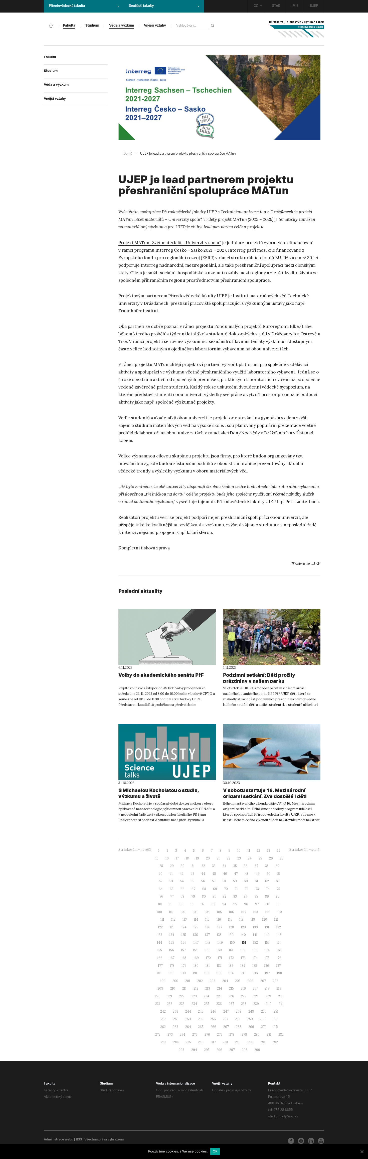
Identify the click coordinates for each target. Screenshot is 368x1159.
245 (201, 1011)
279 (244, 1034)
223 (194, 996)
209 (160, 988)
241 (281, 1004)
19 (197, 858)
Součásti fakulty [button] (141, 6)
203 (212, 981)
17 (177, 858)
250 (264, 1011)
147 (196, 942)
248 (238, 1011)
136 (195, 935)
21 (218, 858)
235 (206, 1004)
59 (235, 881)
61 (256, 881)
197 (267, 973)
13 (268, 850)
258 (237, 1019)
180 (196, 965)
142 (266, 935)
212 (196, 988)
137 (207, 935)
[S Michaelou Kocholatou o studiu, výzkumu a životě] (167, 752)
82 (224, 896)
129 (243, 927)
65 (171, 889)
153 (267, 942)
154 (279, 942)
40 (160, 874)
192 (206, 973)
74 (268, 889)
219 (278, 988)
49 (258, 874)
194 (231, 973)
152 (255, 942)
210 (172, 988)
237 (231, 1004)
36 (246, 866)
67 (193, 889)
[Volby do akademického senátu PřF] (167, 637)
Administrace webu (58, 1140)
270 (264, 1027)
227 (243, 996)
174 (255, 958)
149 (220, 942)
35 (235, 866)
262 (163, 1027)
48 (247, 874)
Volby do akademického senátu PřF (161, 675)
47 (236, 874)
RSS (79, 1140)
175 (267, 958)
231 (157, 1004)
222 (182, 996)
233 (182, 1004)
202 (200, 981)
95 (235, 904)
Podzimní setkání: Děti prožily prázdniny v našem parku (259, 678)
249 (251, 1011)
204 (225, 981)
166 (159, 958)
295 (207, 1050)
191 (195, 973)
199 (162, 981)
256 (213, 1019)
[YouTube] (321, 1141)
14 (278, 850)
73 (257, 889)
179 (184, 965)
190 (183, 973)
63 (278, 881)
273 (170, 1034)
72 (246, 889)
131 (267, 927)
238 (243, 1004)
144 (159, 942)
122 (160, 927)
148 (208, 942)
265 (201, 1027)
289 (238, 1042)
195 (243, 973)
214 (219, 988)
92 (203, 904)
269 (251, 1027)
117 (230, 919)
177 (160, 965)
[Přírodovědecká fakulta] (51, 25)
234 (194, 1004)
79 (193, 896)
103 (195, 912)
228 (256, 996)
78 (182, 896)
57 (214, 881)
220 (157, 996)
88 (160, 904)
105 (219, 912)
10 (239, 850)
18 (187, 858)
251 (276, 1011)
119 (253, 919)
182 (219, 965)
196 (255, 973)
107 (243, 912)
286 (201, 1042)
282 (281, 1034)
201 (187, 981)
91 (192, 904)
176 (278, 958)
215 (231, 988)
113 (184, 919)
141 (255, 935)
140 (243, 935)
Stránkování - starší (304, 849)
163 (254, 950)
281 (269, 1034)
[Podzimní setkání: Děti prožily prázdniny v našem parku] (272, 637)
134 (171, 935)
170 (208, 958)
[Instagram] (301, 1141)
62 (267, 881)
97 (257, 904)
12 (258, 850)
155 (159, 950)
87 (277, 896)
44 (203, 874)
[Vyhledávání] (213, 25)
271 (276, 1027)
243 (175, 1011)
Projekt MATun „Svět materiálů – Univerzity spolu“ (169, 242)
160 (219, 950)
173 (243, 958)
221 (169, 996)
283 (163, 1042)
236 (219, 1004)
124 (184, 927)
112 (173, 919)
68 (204, 889)
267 (226, 1027)
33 (214, 866)
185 (254, 965)
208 (275, 981)
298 (244, 1050)
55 (192, 881)
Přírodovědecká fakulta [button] (67, 6)
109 (267, 912)
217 (255, 988)
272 (157, 1034)
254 (188, 1019)
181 (208, 965)
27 (281, 858)
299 (257, 1050)
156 (171, 950)
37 (256, 866)
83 (235, 896)
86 (267, 896)
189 (170, 973)
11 (249, 850)
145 (171, 942)
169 (196, 958)
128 (231, 927)
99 (279, 904)
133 (159, 935)
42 (181, 874)
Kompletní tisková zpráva (144, 548)
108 (255, 912)
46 (225, 874)
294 (194, 1050)
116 (219, 919)
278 (232, 1034)
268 (238, 1027)
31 (193, 866)
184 (242, 965)
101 (171, 912)
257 (225, 1019)
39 (277, 866)
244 (188, 1011)
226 (231, 996)
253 (175, 1019)
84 (246, 896)
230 (281, 996)
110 (279, 912)
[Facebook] (291, 1141)
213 (207, 988)
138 (219, 935)
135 (183, 935)
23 (239, 858)
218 (267, 988)
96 (246, 904)
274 (182, 1034)
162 (242, 950)
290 (250, 1042)
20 (208, 858)
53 (171, 881)
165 (279, 950)
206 (250, 981)
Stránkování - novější (134, 849)
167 (171, 958)
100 (159, 912)
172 (231, 958)
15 (156, 858)
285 (188, 1042)
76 (161, 896)
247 (226, 1011)
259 (250, 1019)
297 (232, 1050)
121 (276, 919)
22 (228, 858)
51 (278, 874)
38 (267, 866)
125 (196, 927)
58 (224, 881)
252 (163, 1019)
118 (241, 919)
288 (225, 1042)
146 (184, 942)
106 (231, 912)
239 (256, 1004)
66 (182, 889)
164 (267, 950)
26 (271, 858)
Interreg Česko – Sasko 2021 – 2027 (190, 250)
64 (161, 889)
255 (200, 1019)
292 (275, 1042)
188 (159, 973)
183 (231, 965)
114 (196, 919)
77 (172, 896)
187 (278, 965)
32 (203, 866)
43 (192, 874)
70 (226, 889)
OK (215, 1151)
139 (231, 935)
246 (213, 1011)
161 (231, 950)
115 (207, 919)
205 (238, 981)
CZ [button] (256, 6)
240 (269, 1004)
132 (278, 927)
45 (214, 874)
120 (264, 919)
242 (163, 1011)
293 (181, 1050)
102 (183, 912)
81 (214, 896)
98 (268, 904)
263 (175, 1027)
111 (162, 919)
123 (172, 927)
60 (246, 881)
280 (257, 1034)
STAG (276, 6)
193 (218, 973)
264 (188, 1027)
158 (195, 950)
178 (172, 965)
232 (169, 1004)
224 (206, 996)
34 (224, 866)
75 (278, 889)
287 (213, 1042)
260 (263, 1019)
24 (250, 858)
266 (213, 1027)
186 (266, 965)
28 (161, 866)
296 (219, 1050)
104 (207, 912)
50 (268, 874)
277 (219, 1034)
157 (183, 950)
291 (262, 1042)
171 (220, 958)
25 (260, 858)
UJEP (314, 6)
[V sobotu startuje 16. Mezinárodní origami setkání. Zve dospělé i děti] (272, 752)
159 (207, 950)
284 (176, 1042)
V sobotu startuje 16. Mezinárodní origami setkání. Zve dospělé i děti (265, 793)
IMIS (295, 6)
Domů (127, 153)
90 (181, 904)
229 (268, 996)
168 (184, 958)
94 (224, 904)
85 (256, 896)
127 (219, 927)
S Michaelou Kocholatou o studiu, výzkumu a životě (158, 793)
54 (182, 881)
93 (213, 904)
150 (232, 942)
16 (167, 858)
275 (195, 1034)
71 (236, 889)
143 (278, 935)
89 (170, 904)
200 (175, 981)
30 (183, 866)
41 (171, 874)
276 (207, 1034)
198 (279, 973)
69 (215, 889)
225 (219, 996)
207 (263, 981)
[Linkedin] (311, 1141)
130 (255, 927)
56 (203, 881)
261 (275, 1019)
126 (207, 927)
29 (172, 866)
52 (160, 881)
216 (243, 988)
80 (204, 896)
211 (184, 988)
